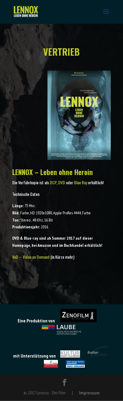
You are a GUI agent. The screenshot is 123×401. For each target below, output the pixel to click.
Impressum (89, 393)
